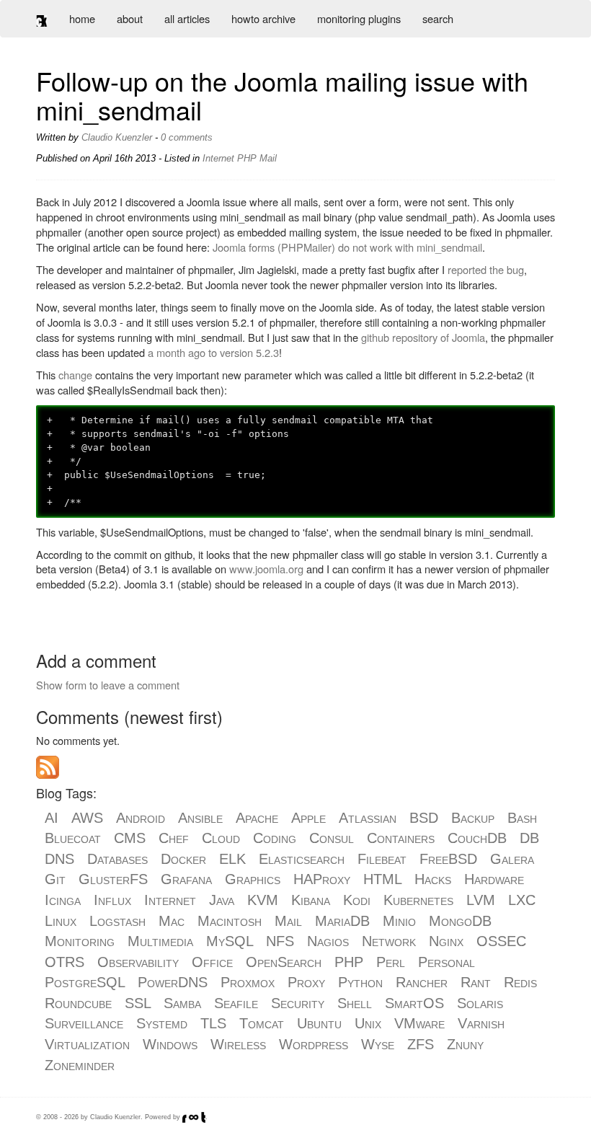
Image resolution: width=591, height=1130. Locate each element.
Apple (308, 818)
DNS (59, 859)
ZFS (420, 1044)
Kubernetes (418, 900)
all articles (187, 18)
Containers (401, 838)
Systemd (161, 1023)
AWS (87, 818)
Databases (117, 859)
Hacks (432, 879)
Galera (512, 859)
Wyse (377, 1044)
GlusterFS (113, 879)
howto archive (263, 18)
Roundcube (78, 1003)
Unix (368, 1023)
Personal (446, 962)
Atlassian (367, 818)
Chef (174, 838)
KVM (262, 900)
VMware (419, 1023)
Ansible (200, 818)
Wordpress (313, 1044)
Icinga (63, 900)
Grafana (186, 879)
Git (55, 879)
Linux (60, 921)
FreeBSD (448, 859)
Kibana (310, 900)
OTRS (64, 962)
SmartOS (414, 1003)
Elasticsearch (302, 859)
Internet (170, 900)
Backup (472, 818)
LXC (522, 900)
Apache (257, 818)
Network (389, 941)
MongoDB (460, 921)
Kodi (356, 900)
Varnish (481, 1023)
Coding (274, 838)
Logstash (117, 921)
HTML (382, 879)
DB (529, 838)
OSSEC (501, 941)
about (130, 18)
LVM (480, 900)
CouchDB (477, 838)
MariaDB (342, 921)
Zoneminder (80, 1065)
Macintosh (229, 921)
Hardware (494, 879)
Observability (138, 962)
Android (140, 818)
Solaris (480, 1003)
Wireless (238, 1044)
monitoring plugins (359, 18)
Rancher (422, 982)
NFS (280, 941)
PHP (348, 962)
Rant (476, 982)
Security (297, 1003)
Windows (170, 1044)
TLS (213, 1023)
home (82, 18)
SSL (138, 1003)
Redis (520, 982)
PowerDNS (173, 982)
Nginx (446, 941)
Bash (522, 818)
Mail (288, 921)
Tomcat (261, 1023)
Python (360, 982)
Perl (390, 962)
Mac (172, 921)
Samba (182, 1003)
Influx (112, 900)
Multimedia (160, 941)
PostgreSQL (85, 982)
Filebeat (381, 859)
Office (212, 962)
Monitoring (80, 941)
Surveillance (84, 1023)
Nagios (328, 941)
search (437, 18)
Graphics (252, 879)
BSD (423, 818)
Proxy (306, 982)
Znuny (465, 1044)
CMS (130, 838)
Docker (183, 859)
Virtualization (87, 1044)
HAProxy (321, 879)
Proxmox (248, 982)
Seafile (236, 1003)
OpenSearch (283, 962)
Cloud (221, 838)
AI (51, 818)
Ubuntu (319, 1023)
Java (221, 900)
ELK (232, 859)
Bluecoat (73, 838)
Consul (331, 838)
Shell (354, 1003)
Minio (399, 921)
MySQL (229, 941)
